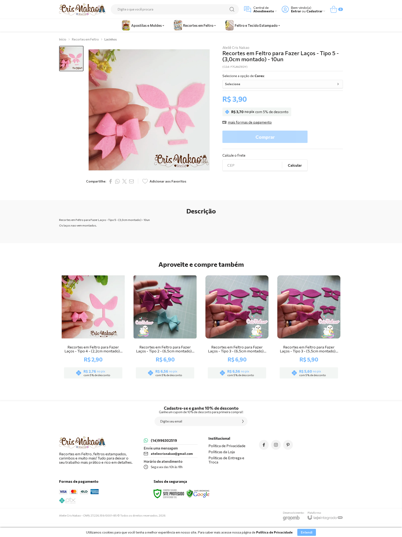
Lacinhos (110, 39)
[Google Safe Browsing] (198, 493)
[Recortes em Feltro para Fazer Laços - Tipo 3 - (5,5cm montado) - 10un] (309, 327)
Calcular (295, 165)
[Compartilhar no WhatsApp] (117, 181)
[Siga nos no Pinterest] (288, 445)
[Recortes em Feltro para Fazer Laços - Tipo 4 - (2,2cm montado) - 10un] (93, 327)
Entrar (296, 11)
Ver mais (93, 353)
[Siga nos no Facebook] (264, 445)
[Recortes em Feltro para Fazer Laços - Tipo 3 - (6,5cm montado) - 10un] (237, 327)
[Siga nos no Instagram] (276, 445)
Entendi (306, 532)
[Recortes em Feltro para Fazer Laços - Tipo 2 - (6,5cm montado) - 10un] (165, 327)
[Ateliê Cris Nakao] (82, 9)
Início (62, 39)
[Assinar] (243, 421)
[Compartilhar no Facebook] (110, 181)
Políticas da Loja (221, 451)
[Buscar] (231, 9)
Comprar (265, 137)
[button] (71, 58)
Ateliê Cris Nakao (235, 47)
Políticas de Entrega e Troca (226, 460)
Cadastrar (314, 11)
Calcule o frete (233, 155)
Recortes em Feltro (85, 39)
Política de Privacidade (226, 445)
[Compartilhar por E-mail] (131, 181)
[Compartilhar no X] (124, 181)
